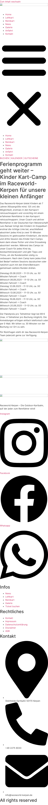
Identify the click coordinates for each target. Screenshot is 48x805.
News (8, 24)
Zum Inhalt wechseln (10, 1)
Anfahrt (9, 30)
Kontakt (9, 33)
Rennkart (9, 21)
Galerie (8, 27)
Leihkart (9, 17)
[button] (24, 84)
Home (8, 14)
